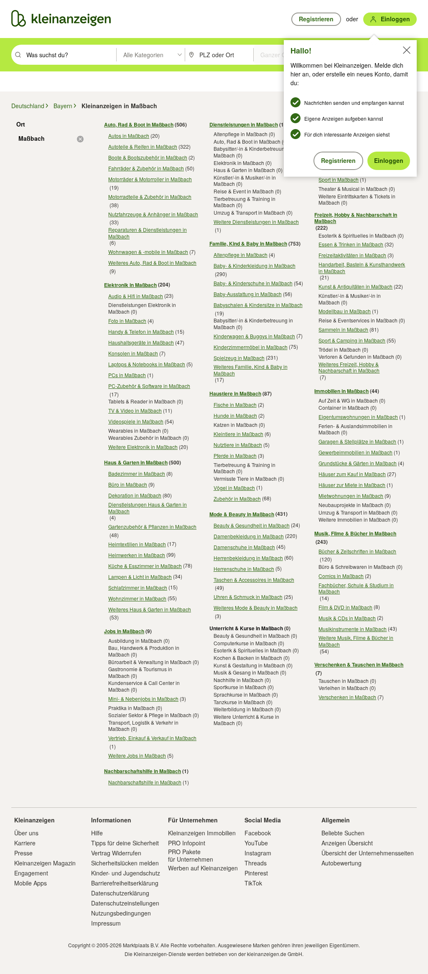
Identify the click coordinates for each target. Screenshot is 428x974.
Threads (256, 863)
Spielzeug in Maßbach (239, 357)
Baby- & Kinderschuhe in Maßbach (253, 283)
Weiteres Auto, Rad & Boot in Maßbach (152, 262)
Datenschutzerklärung (120, 893)
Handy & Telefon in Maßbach (141, 331)
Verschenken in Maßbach (347, 696)
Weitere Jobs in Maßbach (137, 755)
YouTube (256, 843)
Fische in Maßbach (235, 404)
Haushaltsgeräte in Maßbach (141, 342)
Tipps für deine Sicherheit (125, 843)
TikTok (253, 883)
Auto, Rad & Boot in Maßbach (138, 124)
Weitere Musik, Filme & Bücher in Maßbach (355, 640)
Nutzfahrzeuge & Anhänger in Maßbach (153, 214)
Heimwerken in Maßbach (136, 554)
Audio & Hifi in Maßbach (135, 295)
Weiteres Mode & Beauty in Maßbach (256, 607)
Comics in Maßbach (341, 575)
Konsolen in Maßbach (133, 353)
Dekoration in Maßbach (134, 495)
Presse (23, 853)
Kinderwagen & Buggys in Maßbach (254, 336)
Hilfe (97, 833)
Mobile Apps (30, 883)
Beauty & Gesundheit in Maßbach (252, 525)
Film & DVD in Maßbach (345, 607)
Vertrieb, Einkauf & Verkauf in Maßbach (152, 737)
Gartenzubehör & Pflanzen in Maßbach (152, 526)
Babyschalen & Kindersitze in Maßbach (258, 304)
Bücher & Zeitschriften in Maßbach (357, 551)
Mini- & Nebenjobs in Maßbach (143, 698)
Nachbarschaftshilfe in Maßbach (142, 771)
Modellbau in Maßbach (344, 311)
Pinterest (256, 873)
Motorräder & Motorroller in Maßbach (150, 179)
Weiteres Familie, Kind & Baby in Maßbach (251, 369)
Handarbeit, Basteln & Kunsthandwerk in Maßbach (361, 267)
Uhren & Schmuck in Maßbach (248, 596)
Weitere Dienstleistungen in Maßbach (256, 221)
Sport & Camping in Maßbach (351, 340)
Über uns (26, 833)
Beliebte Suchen (342, 833)
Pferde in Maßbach (235, 455)
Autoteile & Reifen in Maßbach (142, 146)
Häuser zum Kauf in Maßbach (352, 473)
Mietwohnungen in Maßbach (350, 495)
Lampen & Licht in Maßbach (140, 576)
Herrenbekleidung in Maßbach (248, 557)
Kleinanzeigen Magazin (45, 863)
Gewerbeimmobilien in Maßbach (355, 452)
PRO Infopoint (186, 843)
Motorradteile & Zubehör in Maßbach (149, 196)
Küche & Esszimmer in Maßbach (145, 565)
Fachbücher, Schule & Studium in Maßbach (356, 588)
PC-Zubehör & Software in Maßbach (149, 385)
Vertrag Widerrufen (116, 853)
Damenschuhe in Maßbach (244, 546)
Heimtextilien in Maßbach (137, 544)
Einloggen (388, 160)
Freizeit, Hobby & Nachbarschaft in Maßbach (355, 218)
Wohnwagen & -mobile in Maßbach (148, 251)
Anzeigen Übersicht (347, 843)
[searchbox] (70, 55)
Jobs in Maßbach (124, 631)
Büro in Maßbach (127, 484)
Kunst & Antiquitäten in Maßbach (355, 286)
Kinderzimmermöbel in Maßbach (251, 346)
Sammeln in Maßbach (343, 329)
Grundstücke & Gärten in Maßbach (357, 463)
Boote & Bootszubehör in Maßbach (147, 157)
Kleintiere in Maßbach (238, 433)
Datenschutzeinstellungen (125, 903)
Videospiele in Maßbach (135, 421)
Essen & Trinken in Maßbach (350, 244)
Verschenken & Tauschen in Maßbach (358, 664)
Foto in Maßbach (127, 320)
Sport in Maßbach (338, 179)
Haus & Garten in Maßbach (136, 462)
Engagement (31, 873)
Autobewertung (341, 863)
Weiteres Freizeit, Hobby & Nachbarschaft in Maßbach (349, 367)
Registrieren (338, 160)
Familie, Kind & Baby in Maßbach (248, 243)
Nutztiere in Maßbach (238, 444)
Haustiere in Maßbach (235, 393)
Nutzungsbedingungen (121, 913)
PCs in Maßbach (127, 374)
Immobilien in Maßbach (341, 391)
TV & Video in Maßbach (135, 410)
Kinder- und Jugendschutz (125, 873)
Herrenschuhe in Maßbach (244, 568)
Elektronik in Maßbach (130, 285)
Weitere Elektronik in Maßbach (143, 446)
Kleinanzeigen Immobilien (202, 833)
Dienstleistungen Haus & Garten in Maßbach (147, 507)
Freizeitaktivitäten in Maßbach (352, 255)
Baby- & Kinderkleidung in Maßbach (255, 265)
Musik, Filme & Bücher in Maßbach (355, 533)
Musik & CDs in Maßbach (347, 617)
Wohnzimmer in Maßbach (137, 598)
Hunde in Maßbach (235, 415)
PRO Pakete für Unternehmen (190, 855)
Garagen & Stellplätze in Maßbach (357, 441)
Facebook (258, 833)
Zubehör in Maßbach (237, 498)
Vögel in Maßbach (234, 487)
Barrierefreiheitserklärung (124, 883)
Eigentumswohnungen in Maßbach (358, 416)
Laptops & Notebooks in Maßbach (146, 364)
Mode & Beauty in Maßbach (241, 514)
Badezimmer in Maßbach (136, 473)
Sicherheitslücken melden (125, 863)
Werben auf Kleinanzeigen (203, 868)
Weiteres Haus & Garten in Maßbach (149, 609)
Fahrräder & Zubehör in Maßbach (146, 168)
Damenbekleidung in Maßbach (249, 536)
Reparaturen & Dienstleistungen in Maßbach (147, 232)
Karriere (25, 843)
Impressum (106, 923)
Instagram (258, 853)
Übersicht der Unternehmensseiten (367, 853)
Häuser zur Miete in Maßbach (351, 484)
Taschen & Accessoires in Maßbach (254, 579)
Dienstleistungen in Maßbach (243, 124)
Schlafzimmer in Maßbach (137, 587)
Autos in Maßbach (128, 135)
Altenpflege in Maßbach (241, 254)
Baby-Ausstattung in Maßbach (248, 293)
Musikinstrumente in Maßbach (352, 628)
